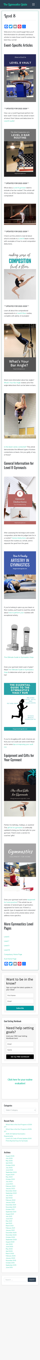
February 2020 (11, 1256)
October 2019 (10, 1263)
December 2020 (11, 1233)
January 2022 (10, 1202)
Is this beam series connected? (15, 447)
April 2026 (9, 1163)
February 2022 (10, 1200)
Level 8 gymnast (20, 188)
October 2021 (10, 1209)
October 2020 (10, 1237)
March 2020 (10, 1253)
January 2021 (10, 1230)
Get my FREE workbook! (20, 1057)
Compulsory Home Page (13, 954)
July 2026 (9, 1158)
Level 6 (6, 937)
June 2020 (9, 1247)
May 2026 (9, 1161)
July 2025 (9, 1168)
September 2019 (11, 1265)
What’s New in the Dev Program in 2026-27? (18, 1130)
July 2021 (9, 1216)
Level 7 (6, 941)
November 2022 (11, 1191)
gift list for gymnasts (15, 827)
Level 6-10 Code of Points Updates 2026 (19, 1138)
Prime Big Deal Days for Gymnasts (17, 1141)
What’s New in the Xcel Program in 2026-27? (18, 1126)
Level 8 (21, 238)
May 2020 (9, 1249)
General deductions (19, 538)
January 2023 (10, 1188)
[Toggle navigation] (33, 4)
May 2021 (9, 1221)
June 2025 (9, 1170)
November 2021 (11, 1207)
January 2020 (10, 1258)
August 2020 (10, 1242)
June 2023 (9, 1184)
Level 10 (7, 950)
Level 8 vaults (9, 121)
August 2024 (10, 1175)
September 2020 (11, 1240)
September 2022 (11, 1193)
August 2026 (10, 1156)
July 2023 (9, 1182)
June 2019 (9, 1267)
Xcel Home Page (10, 959)
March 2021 (9, 1226)
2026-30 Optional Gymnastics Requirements (14, 1135)
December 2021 (11, 1205)
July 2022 (9, 1195)
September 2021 (11, 1212)
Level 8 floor (21, 313)
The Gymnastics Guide (15, 4)
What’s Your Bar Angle (12, 382)
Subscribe (20, 1008)
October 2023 (10, 1179)
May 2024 (9, 1177)
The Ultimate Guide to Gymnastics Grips (19, 657)
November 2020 (11, 1235)
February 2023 (10, 1186)
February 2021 (10, 1228)
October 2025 (10, 1165)
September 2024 (11, 1172)
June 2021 (9, 1219)
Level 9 (6, 945)
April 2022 (9, 1198)
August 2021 (10, 1214)
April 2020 (9, 1251)
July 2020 (9, 1244)
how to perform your (16, 612)
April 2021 (9, 1223)
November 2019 (11, 1260)
